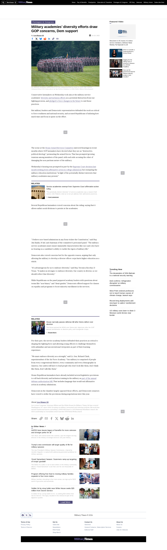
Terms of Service (26, 527)
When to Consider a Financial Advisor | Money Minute (129, 51)
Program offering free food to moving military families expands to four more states (52, 475)
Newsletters (56, 527)
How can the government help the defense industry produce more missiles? (129, 73)
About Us (119, 524)
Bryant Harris (52, 332)
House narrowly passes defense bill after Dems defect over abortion (69, 323)
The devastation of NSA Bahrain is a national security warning (122, 274)
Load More (65, 502)
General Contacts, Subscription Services (98, 527)
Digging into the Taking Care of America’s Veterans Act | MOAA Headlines (128, 63)
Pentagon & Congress (121, 2)
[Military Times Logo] (25, 2)
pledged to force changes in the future (65, 101)
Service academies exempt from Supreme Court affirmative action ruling (72, 188)
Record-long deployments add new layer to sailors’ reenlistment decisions (123, 303)
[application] (123, 31)
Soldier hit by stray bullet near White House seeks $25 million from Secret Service (52, 489)
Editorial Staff (89, 530)
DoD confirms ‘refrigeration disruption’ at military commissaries (120, 283)
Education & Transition (104, 2)
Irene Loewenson (53, 197)
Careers (119, 527)
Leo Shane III (38, 35)
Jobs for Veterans (122, 530)
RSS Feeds (56, 530)
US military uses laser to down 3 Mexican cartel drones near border (122, 313)
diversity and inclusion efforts (53, 98)
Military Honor (148, 2)
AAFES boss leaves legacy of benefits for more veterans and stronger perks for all (53, 431)
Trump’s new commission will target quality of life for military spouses (52, 446)
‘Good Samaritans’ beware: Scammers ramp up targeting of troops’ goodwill (53, 460)
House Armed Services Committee (59, 148)
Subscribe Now (159, 2)
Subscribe (56, 524)
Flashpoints (92, 2)
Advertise (88, 524)
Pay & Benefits (82, 2)
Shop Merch (57, 532)
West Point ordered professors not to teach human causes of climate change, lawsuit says (122, 293)
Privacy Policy (25, 524)
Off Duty (132, 2)
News (73, 2)
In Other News (37, 426)
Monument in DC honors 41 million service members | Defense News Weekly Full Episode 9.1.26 (121, 43)
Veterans (139, 2)
